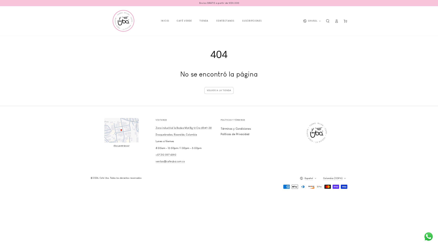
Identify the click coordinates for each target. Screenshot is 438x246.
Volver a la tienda (219, 90)
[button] (327, 21)
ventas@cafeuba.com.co (170, 161)
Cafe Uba (104, 178)
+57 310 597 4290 (166, 154)
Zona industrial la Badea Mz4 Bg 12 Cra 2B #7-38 (183, 128)
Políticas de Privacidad (235, 134)
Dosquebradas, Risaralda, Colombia (176, 134)
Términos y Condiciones (236, 128)
